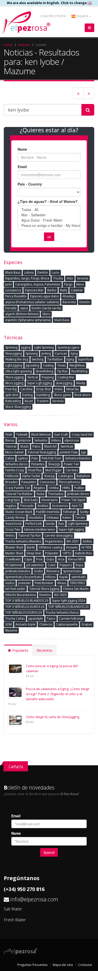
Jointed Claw (68, 452)
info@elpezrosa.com (34, 899)
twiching (37, 359)
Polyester (52, 553)
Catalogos (65, 476)
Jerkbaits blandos (17, 571)
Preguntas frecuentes (32, 965)
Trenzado (27, 506)
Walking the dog (16, 359)
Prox (39, 559)
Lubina (29, 272)
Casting (48, 365)
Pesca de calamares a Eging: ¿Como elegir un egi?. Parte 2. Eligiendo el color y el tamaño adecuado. (57, 694)
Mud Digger (53, 470)
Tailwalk (21, 434)
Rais (61, 523)
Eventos (45, 595)
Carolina (26, 389)
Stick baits (31, 500)
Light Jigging (13, 365)
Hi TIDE (86, 547)
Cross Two (12, 529)
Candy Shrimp (15, 517)
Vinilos (10, 535)
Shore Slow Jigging (18, 407)
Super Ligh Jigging (39, 383)
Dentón (84, 302)
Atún (70, 278)
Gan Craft (61, 434)
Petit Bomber (44, 583)
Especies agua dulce (44, 296)
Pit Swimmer (14, 565)
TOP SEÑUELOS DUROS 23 (23, 612)
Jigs (83, 452)
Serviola (82, 278)
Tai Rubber (55, 359)
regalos (10, 506)
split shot (11, 395)
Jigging (25, 347)
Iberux (9, 440)
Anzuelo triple (25, 624)
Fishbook (11, 476)
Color (52, 565)
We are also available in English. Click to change (47, 3)
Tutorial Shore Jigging (44, 589)
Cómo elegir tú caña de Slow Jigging (52, 717)
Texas (61, 365)
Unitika (54, 488)
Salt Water (13, 909)
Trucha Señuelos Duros (62, 612)
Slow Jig (49, 476)
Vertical (32, 377)
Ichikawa (53, 517)
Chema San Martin (76, 589)
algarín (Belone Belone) (21, 314)
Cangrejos (12, 500)
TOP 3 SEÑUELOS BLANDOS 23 (26, 600)
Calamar (77, 290)
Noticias (24, 44)
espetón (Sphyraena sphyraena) (28, 320)
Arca (61, 559)
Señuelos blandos (77, 458)
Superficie (85, 359)
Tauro (51, 618)
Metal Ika (72, 389)
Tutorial (10, 446)
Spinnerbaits (72, 571)
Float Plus (34, 470)
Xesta (40, 494)
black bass (61, 320)
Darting (27, 395)
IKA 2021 (73, 541)
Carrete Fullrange (71, 618)
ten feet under (15, 589)
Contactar (85, 965)
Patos (36, 446)
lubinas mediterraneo (39, 529)
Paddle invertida (47, 512)
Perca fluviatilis (15, 296)
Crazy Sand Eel (82, 434)
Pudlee (79, 488)
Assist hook (13, 523)
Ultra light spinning (18, 371)
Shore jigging (14, 377)
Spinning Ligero (68, 347)
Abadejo (69, 296)
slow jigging (64, 383)
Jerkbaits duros (78, 494)
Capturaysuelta (67, 624)
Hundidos (36, 517)
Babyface (83, 476)
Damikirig (43, 395)
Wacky (80, 383)
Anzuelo (72, 547)
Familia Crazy (14, 470)
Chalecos (45, 624)
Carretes (72, 470)
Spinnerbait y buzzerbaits (23, 577)
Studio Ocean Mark (18, 512)
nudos (9, 583)
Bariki (31, 547)
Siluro (46, 314)
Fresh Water (15, 920)
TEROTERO (77, 583)
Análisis (42, 506)
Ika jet (29, 401)
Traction (42, 401)
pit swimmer (35, 565)
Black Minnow (41, 434)
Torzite (80, 517)
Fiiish (8, 434)
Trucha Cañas (15, 618)
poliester (24, 583)
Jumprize (24, 440)
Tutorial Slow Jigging (42, 452)
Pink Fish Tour (51, 458)
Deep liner (34, 553)
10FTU (66, 553)
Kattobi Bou (83, 553)
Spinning (11, 347)
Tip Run (62, 371)
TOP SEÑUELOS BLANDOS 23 (68, 607)
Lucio (55, 272)
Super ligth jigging (71, 529)
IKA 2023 (60, 595)
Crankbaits (13, 559)
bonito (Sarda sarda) (46, 308)
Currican (61, 353)
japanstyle (35, 618)
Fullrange (69, 512)
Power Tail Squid (73, 500)
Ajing (74, 353)
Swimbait (66, 446)
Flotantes (37, 464)
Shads (24, 446)
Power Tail (71, 464)
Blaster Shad (14, 547)
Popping (48, 377)
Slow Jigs (54, 464)
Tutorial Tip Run (29, 535)
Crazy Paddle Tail (17, 488)
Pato (34, 458)
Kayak (63, 577)
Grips (50, 559)
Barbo (51, 290)
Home (8, 44)
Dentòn (42, 272)
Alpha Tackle (31, 476)
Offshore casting (50, 547)
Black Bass (12, 272)
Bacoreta (69, 302)
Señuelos (40, 440)
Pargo (68, 284)
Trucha (58, 278)
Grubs (38, 571)
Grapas (86, 624)
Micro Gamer (14, 452)
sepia (24, 308)
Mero (80, 284)
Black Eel (50, 446)
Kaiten (67, 517)
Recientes (45, 650)
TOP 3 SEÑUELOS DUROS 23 (24, 607)
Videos (56, 440)
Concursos (47, 482)
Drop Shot (43, 389)
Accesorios (60, 506)
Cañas (9, 458)
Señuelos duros (16, 464)
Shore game (62, 395)
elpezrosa (72, 440)
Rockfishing (79, 371)
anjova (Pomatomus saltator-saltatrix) (32, 302)
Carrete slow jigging (58, 535)
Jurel (8, 284)
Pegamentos (54, 541)
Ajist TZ (77, 506)
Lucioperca (13, 290)
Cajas (28, 559)
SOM (8, 624)
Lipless (23, 458)
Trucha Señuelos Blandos (23, 541)
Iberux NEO (76, 559)
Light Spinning (44, 347)
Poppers (66, 565)
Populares (19, 650)
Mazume (11, 630)
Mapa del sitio (63, 965)
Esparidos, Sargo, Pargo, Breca (27, 278)
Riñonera (52, 571)
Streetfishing (44, 371)
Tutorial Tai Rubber (19, 494)
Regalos (39, 488)
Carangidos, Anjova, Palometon (37, 284)
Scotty (84, 512)
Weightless (77, 365)
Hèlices (50, 577)
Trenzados (55, 494)
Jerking (46, 353)
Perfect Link (33, 523)
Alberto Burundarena (20, 595)
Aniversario (49, 500)
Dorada (10, 308)
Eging (70, 359)
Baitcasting (13, 401)
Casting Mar (66, 377)
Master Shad (14, 553)
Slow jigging (13, 353)
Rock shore (82, 395)
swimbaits (78, 577)
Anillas (87, 541)
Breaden (11, 482)
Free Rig (11, 389)
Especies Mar (34, 290)
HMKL (66, 488)
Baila (63, 290)
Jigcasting (32, 365)
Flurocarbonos (69, 482)
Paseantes (28, 482)
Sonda (50, 523)
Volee (59, 389)
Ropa (79, 565)
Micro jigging (14, 383)
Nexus (61, 583)
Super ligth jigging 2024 (68, 600)
